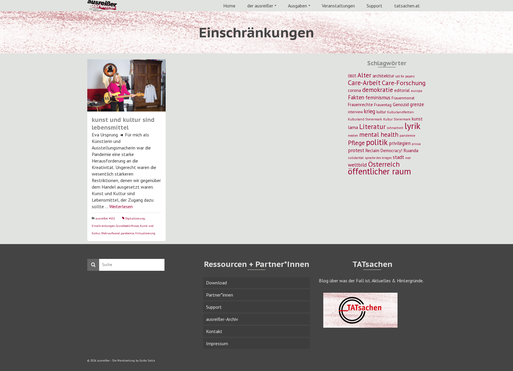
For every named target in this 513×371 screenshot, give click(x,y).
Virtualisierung (145, 233)
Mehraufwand (110, 233)
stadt (398, 157)
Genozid (401, 104)
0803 (352, 76)
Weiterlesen (121, 206)
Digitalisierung (135, 218)
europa (416, 90)
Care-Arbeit (364, 82)
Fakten (356, 97)
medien (353, 135)
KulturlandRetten (400, 112)
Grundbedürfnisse (127, 226)
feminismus (377, 97)
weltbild (357, 164)
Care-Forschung (404, 83)
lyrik (412, 125)
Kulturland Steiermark (365, 119)
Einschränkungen (103, 226)
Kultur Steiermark (397, 119)
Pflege (356, 142)
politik (377, 142)
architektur (383, 76)
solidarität (356, 157)
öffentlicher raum (379, 171)
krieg (369, 111)
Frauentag (383, 104)
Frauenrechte (360, 104)
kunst (417, 119)
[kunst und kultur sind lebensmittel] (126, 85)
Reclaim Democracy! (383, 150)
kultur (381, 111)
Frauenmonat (403, 98)
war (408, 157)
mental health (378, 134)
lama (353, 127)
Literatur (372, 126)
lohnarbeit (395, 127)
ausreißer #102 (105, 218)
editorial (402, 90)
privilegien (400, 143)
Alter (364, 75)
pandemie (127, 233)
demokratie (377, 90)
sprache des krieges (378, 158)
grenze (417, 104)
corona (354, 90)
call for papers (404, 76)
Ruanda (410, 150)
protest (356, 150)
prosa (416, 143)
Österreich (384, 164)
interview (355, 111)
